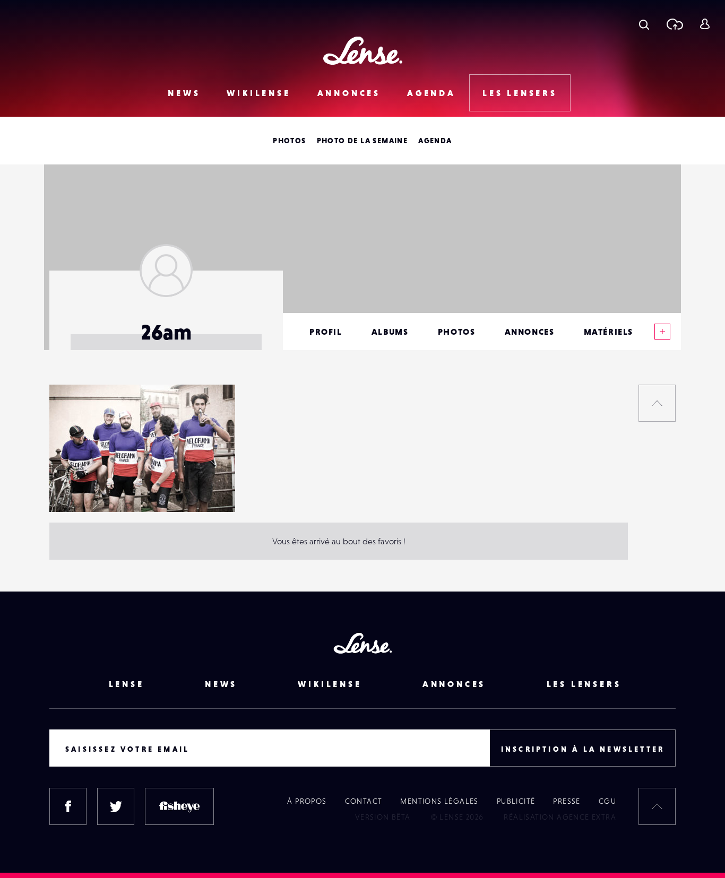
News (184, 93)
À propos (306, 801)
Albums (390, 331)
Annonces (349, 93)
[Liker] (211, 413)
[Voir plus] (662, 331)
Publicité (516, 801)
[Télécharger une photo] (674, 23)
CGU (607, 801)
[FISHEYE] (179, 806)
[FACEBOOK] (68, 806)
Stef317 (72, 490)
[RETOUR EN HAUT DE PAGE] (657, 403)
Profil (325, 331)
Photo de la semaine (362, 140)
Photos (289, 140)
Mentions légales (439, 801)
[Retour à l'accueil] (362, 51)
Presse (566, 801)
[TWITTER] (115, 806)
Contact (364, 801)
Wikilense (258, 93)
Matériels (608, 331)
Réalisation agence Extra (560, 817)
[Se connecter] (704, 23)
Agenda (431, 93)
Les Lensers (519, 93)
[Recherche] (644, 23)
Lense (126, 684)
